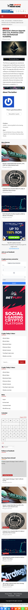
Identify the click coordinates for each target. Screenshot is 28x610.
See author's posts (14, 114)
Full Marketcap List (14, 248)
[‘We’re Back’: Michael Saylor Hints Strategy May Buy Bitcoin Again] (14, 573)
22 (21, 433)
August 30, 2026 (7, 167)
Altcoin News (6, 338)
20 (14, 433)
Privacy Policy (8, 593)
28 (17, 436)
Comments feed (7, 405)
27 (14, 436)
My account (11, 595)
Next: (13, 133)
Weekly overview (7, 356)
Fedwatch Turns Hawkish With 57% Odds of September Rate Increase (14, 189)
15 (21, 430)
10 (3, 430)
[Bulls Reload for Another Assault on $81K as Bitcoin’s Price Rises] (14, 203)
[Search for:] (11, 362)
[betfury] (14, 308)
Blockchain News (7, 344)
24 (3, 436)
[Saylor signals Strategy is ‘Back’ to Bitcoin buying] (14, 468)
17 (3, 433)
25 (7, 436)
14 (17, 430)
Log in (4, 399)
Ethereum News (7, 347)
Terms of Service (18, 593)
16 (24, 430)
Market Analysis (7, 350)
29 (21, 436)
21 (17, 433)
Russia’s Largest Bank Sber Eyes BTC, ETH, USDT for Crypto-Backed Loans (14, 164)
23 (24, 433)
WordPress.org (6, 408)
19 (10, 433)
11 (7, 430)
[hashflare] (14, 231)
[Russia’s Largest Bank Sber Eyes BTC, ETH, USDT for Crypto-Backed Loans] (14, 153)
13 (14, 430)
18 (7, 433)
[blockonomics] (14, 88)
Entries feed (6, 402)
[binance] (14, 59)
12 (10, 430)
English (6, 447)
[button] (2, 16)
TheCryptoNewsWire (14, 110)
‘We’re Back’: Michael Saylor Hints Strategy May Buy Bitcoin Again (13, 584)
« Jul (2, 443)
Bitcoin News (5, 28)
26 (10, 436)
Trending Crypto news (8, 353)
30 (24, 436)
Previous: (13, 125)
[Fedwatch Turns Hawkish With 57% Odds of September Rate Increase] (14, 178)
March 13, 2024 (7, 39)
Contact (18, 595)
